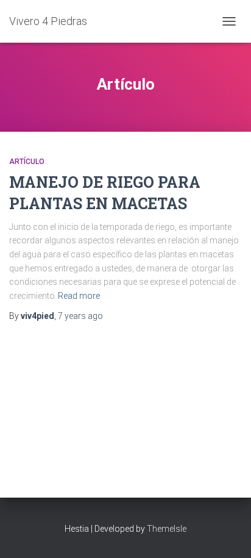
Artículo (26, 161)
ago (80, 316)
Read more (79, 296)
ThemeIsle (166, 529)
